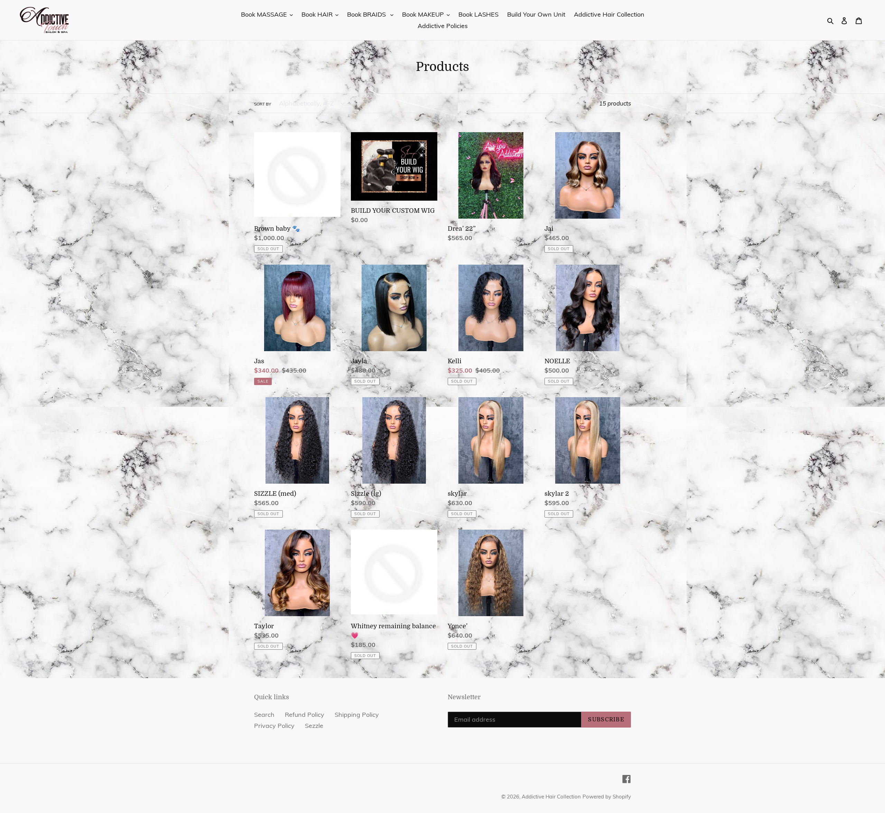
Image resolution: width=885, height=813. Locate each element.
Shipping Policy (357, 715)
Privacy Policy (274, 726)
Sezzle (314, 726)
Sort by (262, 104)
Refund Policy (304, 715)
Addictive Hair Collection (551, 796)
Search (264, 715)
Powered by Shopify (607, 796)
